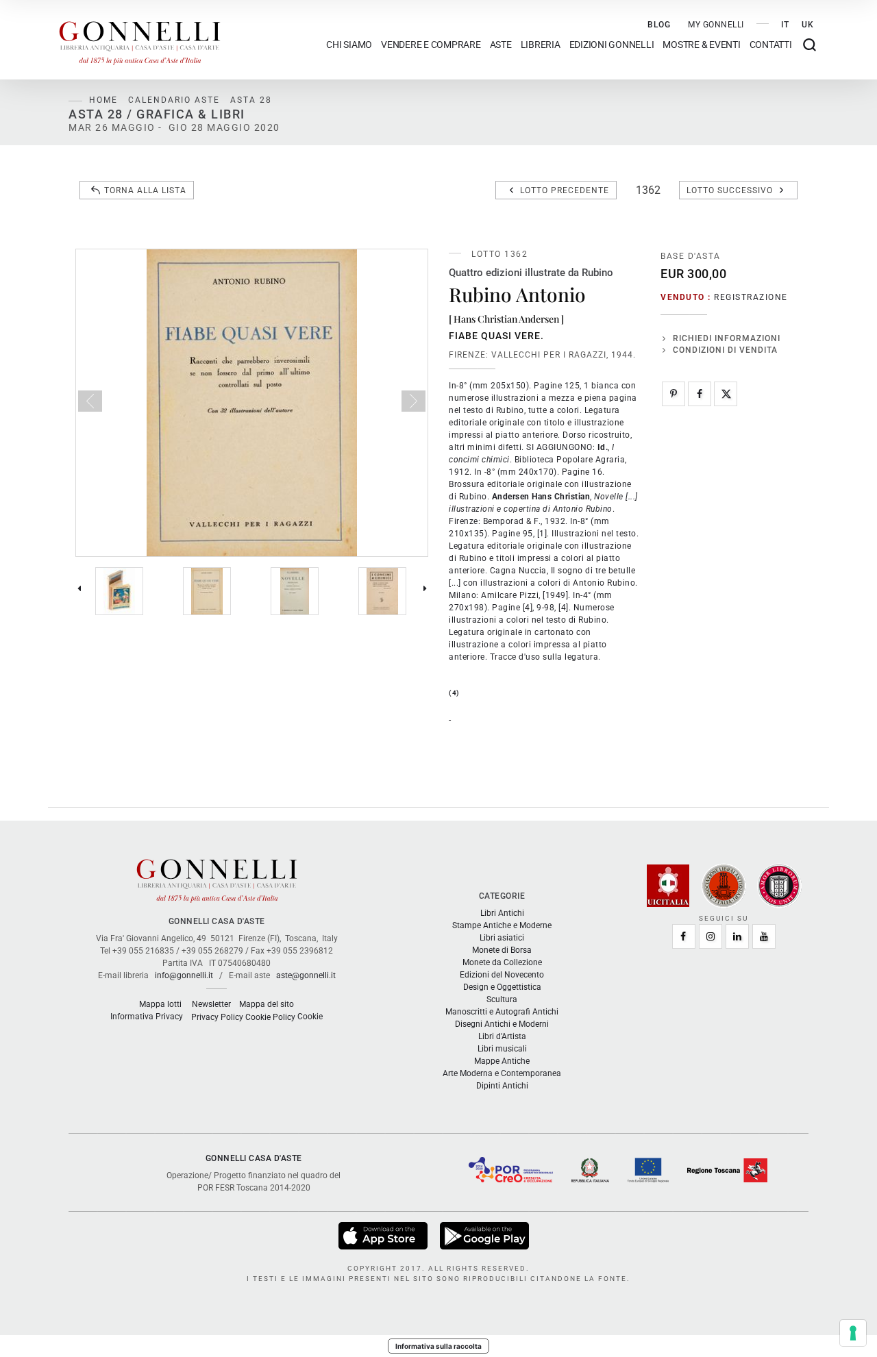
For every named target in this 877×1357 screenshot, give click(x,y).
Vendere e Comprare (431, 45)
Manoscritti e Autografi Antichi (501, 1012)
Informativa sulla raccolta (438, 1346)
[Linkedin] (737, 936)
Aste (501, 45)
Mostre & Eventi (701, 45)
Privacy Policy (217, 1017)
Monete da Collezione (502, 962)
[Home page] (139, 40)
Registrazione (751, 297)
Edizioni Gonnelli (611, 45)
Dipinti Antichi (502, 1086)
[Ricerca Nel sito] (809, 44)
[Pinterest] (673, 394)
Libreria (540, 45)
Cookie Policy (270, 1017)
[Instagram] (710, 936)
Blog (659, 24)
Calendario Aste (174, 100)
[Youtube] (764, 936)
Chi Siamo (349, 45)
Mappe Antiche (502, 1061)
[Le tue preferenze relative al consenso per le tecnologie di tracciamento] (853, 1333)
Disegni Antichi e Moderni (502, 1024)
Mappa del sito (266, 1004)
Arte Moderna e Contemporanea (502, 1073)
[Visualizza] (384, 1235)
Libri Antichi (502, 913)
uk (808, 24)
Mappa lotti (160, 1004)
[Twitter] (725, 394)
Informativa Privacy (146, 1016)
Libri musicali (502, 1049)
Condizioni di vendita (725, 350)
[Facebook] (699, 394)
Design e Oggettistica (502, 987)
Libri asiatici (502, 938)
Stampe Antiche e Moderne (502, 925)
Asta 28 (251, 100)
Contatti (771, 45)
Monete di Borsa (502, 950)
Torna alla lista (145, 190)
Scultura (501, 999)
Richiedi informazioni (726, 338)
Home (103, 100)
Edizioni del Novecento (502, 975)
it (785, 24)
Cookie (310, 1016)
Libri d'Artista (502, 1036)
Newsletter (211, 1004)
